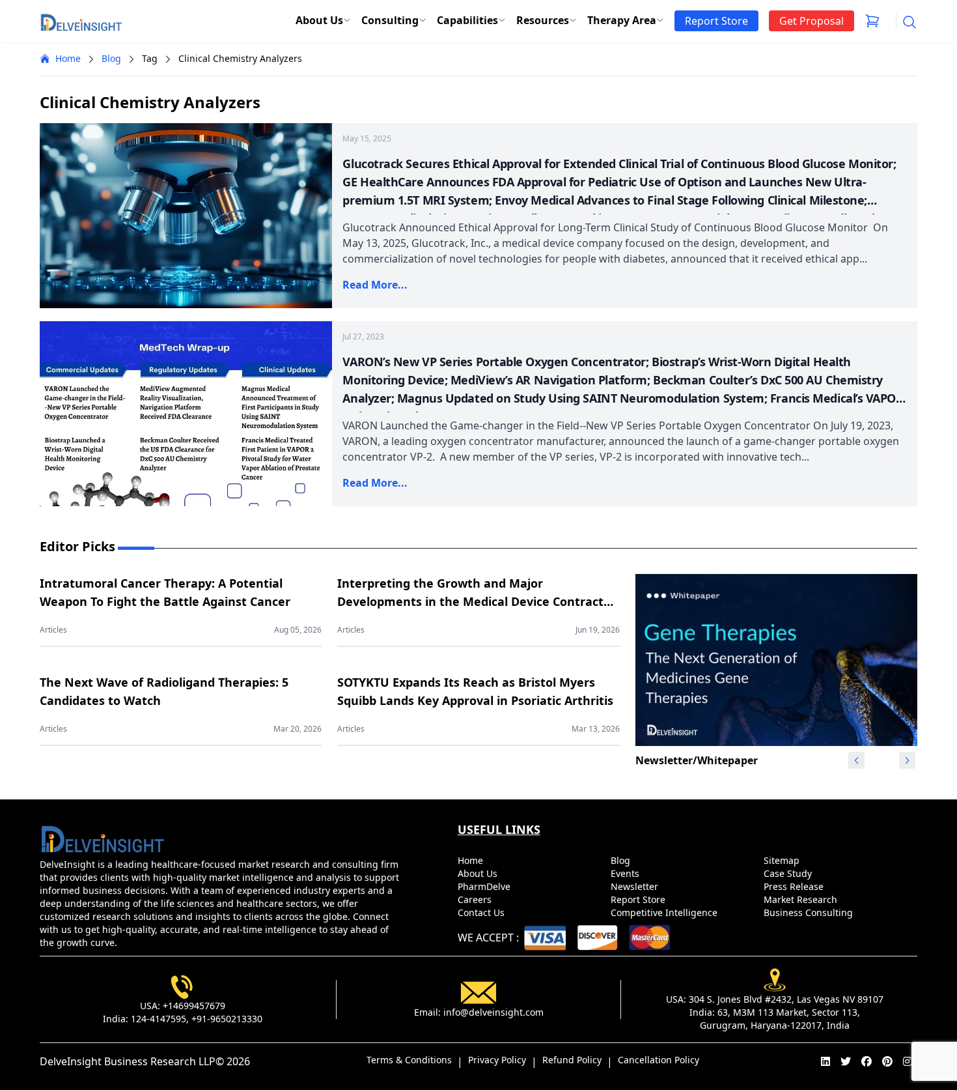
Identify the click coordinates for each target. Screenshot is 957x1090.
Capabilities (467, 20)
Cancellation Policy (658, 1060)
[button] (908, 760)
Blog (111, 58)
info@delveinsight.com (493, 1012)
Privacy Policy (497, 1060)
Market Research (802, 899)
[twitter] (845, 1061)
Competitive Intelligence (665, 912)
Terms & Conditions (409, 1060)
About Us (319, 20)
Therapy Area (621, 20)
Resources (542, 20)
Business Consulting (809, 912)
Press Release (795, 886)
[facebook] (866, 1061)
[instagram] (907, 1061)
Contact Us (482, 912)
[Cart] (872, 21)
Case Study (789, 873)
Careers (476, 899)
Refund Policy (572, 1060)
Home (68, 58)
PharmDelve (485, 886)
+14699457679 (194, 1005)
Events (626, 873)
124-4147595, (160, 1018)
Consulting (390, 20)
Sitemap (783, 860)
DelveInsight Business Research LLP (127, 1061)
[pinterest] (887, 1061)
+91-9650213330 (226, 1018)
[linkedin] (825, 1061)
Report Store (639, 899)
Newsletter (636, 886)
